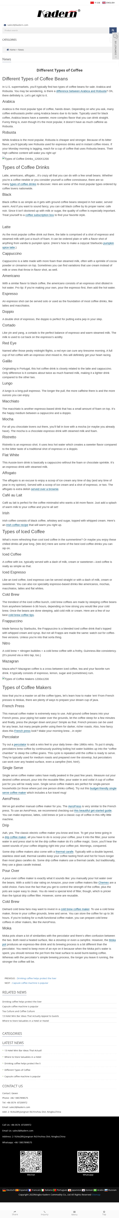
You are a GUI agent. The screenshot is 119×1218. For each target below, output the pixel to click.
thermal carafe (64, 851)
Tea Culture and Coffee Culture (18, 1011)
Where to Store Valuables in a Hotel (22, 1056)
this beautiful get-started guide (93, 810)
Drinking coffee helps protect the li (22, 1063)
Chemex (103, 882)
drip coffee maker (15, 837)
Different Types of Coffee (17, 1069)
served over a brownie (44, 489)
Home (13, 49)
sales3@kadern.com (17, 24)
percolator (20, 744)
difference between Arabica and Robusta (81, 91)
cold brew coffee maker (75, 909)
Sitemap (96, 1194)
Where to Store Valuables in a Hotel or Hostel (25, 1020)
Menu (74, 1214)
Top (104, 1214)
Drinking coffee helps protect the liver (36, 978)
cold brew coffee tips (21, 615)
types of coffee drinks (23, 184)
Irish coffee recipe (17, 525)
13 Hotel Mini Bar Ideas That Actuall (23, 1050)
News (21, 49)
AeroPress (74, 806)
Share (15, 1214)
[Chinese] (95, 2)
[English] (108, 2)
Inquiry (44, 1214)
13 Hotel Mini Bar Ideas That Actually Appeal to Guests (30, 1016)
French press (22, 730)
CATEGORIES (9, 39)
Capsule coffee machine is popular (30, 982)
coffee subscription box (39, 215)
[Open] (115, 46)
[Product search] (113, 30)
